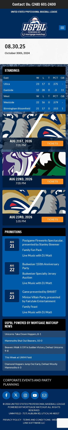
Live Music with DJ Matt (37, 255)
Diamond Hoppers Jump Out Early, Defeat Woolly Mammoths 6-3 (31, 366)
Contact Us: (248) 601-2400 (34, 4)
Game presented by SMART (39, 291)
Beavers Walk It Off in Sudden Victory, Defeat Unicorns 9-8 (34, 349)
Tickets (52, 143)
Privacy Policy (12, 419)
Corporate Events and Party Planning (27, 382)
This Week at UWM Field (18, 357)
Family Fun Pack (32, 250)
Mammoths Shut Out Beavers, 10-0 (23, 340)
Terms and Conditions (36, 419)
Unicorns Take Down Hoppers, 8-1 (23, 334)
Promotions (13, 232)
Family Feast (29, 306)
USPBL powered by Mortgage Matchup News (31, 325)
